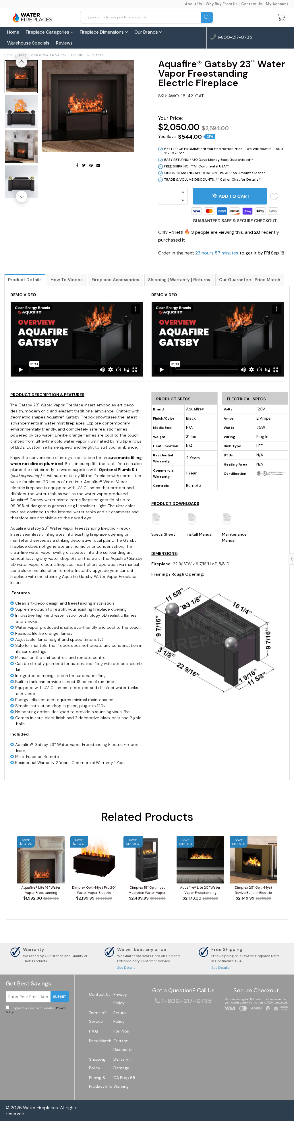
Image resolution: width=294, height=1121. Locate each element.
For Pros (121, 1031)
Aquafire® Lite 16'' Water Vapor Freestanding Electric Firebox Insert (41, 890)
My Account (277, 4)
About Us (193, 4)
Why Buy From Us (221, 4)
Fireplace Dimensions (102, 32)
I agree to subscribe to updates (36, 1010)
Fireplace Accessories (115, 280)
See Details (126, 967)
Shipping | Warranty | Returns (179, 280)
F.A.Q (93, 1031)
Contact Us (251, 4)
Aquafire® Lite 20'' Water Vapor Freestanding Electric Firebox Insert (200, 890)
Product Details (25, 280)
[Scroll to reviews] (221, 107)
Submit (59, 996)
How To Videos (67, 280)
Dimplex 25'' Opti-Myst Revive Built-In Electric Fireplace (253, 890)
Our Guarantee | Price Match (249, 280)
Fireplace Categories (48, 32)
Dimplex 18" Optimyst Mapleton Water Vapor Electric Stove (147, 890)
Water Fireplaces (40, 1108)
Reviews (64, 43)
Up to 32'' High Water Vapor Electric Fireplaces (61, 55)
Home (13, 32)
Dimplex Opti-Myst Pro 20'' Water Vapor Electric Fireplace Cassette (94, 890)
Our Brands (146, 32)
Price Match (100, 1040)
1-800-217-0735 (234, 37)
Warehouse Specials (28, 43)
